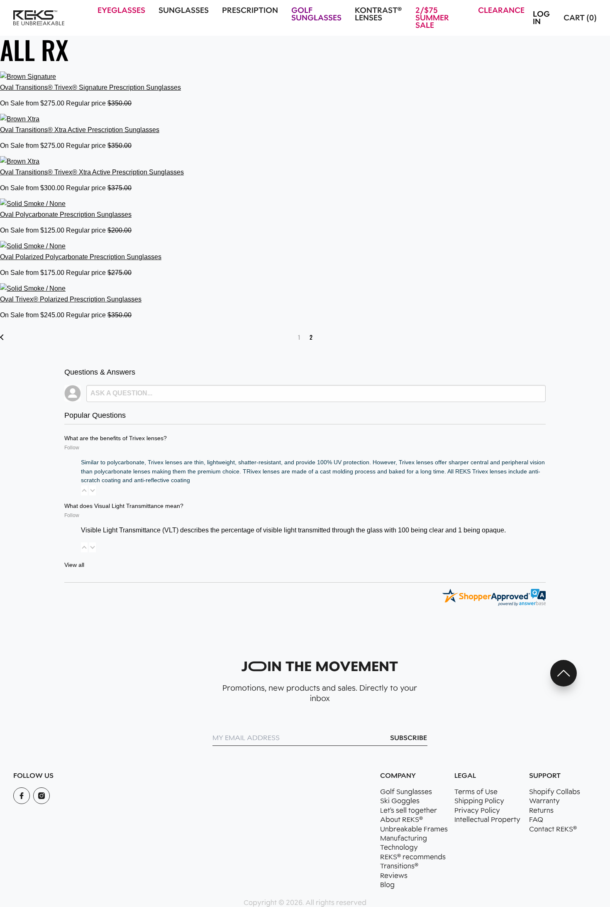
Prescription (250, 10)
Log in (541, 17)
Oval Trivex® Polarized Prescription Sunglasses (71, 299)
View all (74, 564)
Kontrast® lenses (378, 14)
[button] (84, 490)
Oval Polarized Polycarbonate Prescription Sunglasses (80, 256)
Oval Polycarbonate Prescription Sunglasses (66, 214)
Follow (71, 448)
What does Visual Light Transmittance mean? (123, 506)
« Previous (3, 337)
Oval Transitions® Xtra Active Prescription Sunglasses (79, 129)
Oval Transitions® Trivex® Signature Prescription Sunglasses (90, 87)
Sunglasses (184, 10)
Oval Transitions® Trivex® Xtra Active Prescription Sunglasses (92, 172)
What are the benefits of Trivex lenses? (115, 438)
